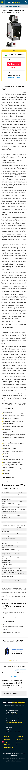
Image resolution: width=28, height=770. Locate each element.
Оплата (6, 736)
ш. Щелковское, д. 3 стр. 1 (13, 731)
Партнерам (19, 739)
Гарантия (7, 744)
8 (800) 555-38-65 (11, 712)
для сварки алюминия (19, 674)
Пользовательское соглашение (14, 761)
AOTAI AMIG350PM (17, 649)
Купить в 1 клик (14, 67)
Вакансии (19, 742)
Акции (6, 742)
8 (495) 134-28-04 (11, 720)
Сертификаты (8, 747)
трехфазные (14, 676)
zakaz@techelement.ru (14, 77)
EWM (18, 669)
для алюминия (23, 669)
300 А (16, 670)
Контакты (19, 745)
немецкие (12, 670)
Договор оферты (16, 760)
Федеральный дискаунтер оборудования (14, 705)
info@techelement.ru (16, 714)
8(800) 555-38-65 (14, 75)
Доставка (7, 739)
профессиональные (8, 674)
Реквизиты (19, 736)
